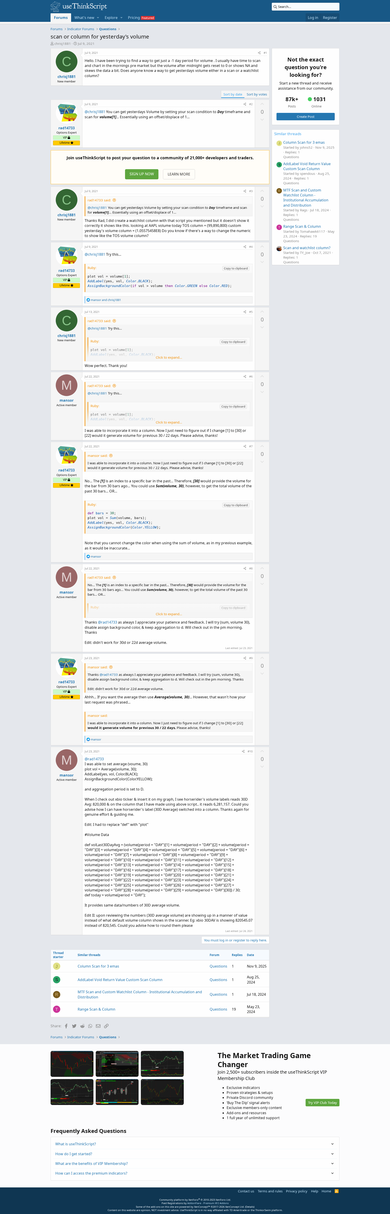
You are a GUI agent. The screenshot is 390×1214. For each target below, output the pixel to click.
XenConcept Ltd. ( (235, 1206)
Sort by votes (257, 94)
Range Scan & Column (96, 1009)
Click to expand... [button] (169, 357)
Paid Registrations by (195, 1203)
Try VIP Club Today (322, 1102)
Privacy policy (296, 1191)
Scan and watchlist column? (306, 247)
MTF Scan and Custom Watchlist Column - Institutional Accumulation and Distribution (305, 198)
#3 (251, 191)
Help (314, 1191)
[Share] (259, 52)
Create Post (305, 116)
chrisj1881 (62, 43)
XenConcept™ (202, 1206)
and (106, 300)
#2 (251, 104)
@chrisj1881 (95, 111)
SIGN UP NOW (142, 173)
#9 (251, 658)
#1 (265, 53)
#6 (251, 376)
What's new (84, 17)
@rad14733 (107, 622)
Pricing (134, 17)
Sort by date (232, 94)
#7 (251, 446)
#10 (250, 751)
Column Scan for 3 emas (98, 966)
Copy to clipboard (236, 268)
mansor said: (98, 455)
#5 (251, 312)
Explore (111, 17)
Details (250, 1206)
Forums (61, 17)
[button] (98, 17)
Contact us (246, 1191)
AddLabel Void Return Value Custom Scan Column (120, 979)
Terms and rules (270, 1191)
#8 (251, 568)
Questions (218, 966)
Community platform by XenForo (195, 1199)
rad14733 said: (99, 200)
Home (326, 1191)
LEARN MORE (179, 174)
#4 (251, 247)
